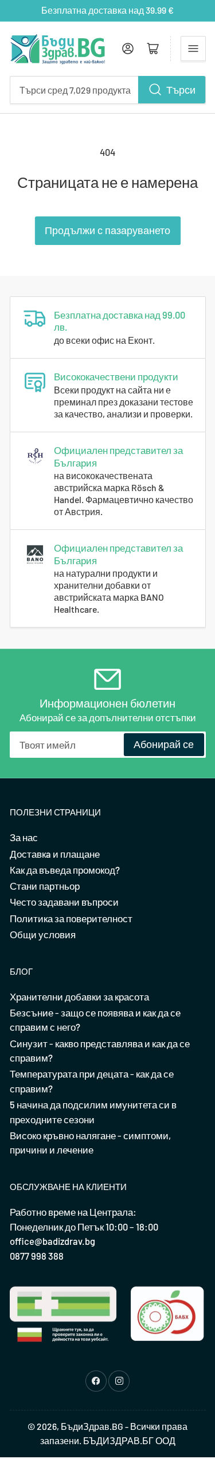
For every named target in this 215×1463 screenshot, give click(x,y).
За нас (24, 837)
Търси (181, 89)
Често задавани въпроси (64, 901)
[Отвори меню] (193, 48)
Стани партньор (45, 885)
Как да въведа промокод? (65, 869)
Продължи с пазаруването (107, 230)
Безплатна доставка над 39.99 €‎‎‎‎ (107, 10)
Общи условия (43, 934)
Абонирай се (164, 744)
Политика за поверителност (71, 918)
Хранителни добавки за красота (79, 996)
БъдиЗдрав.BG (92, 1426)
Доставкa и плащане (55, 853)
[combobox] (108, 89)
